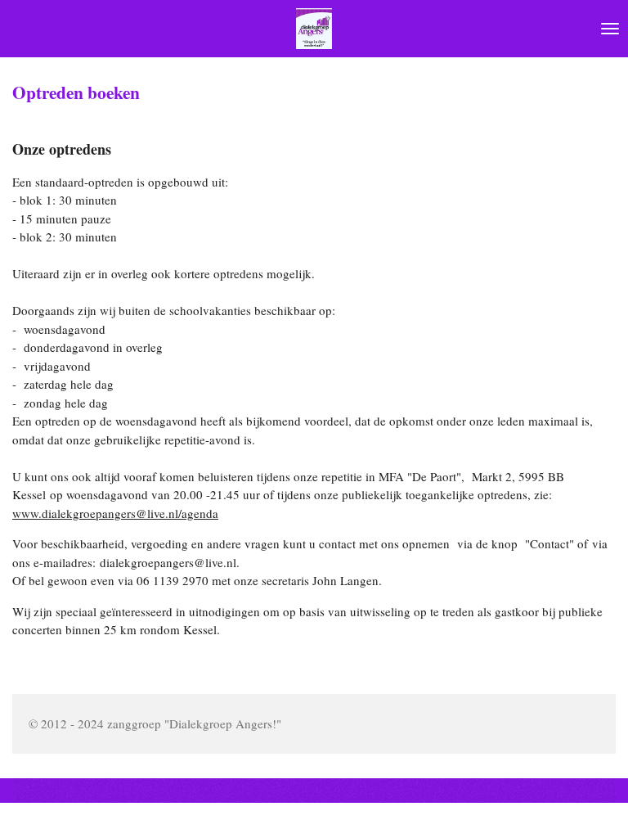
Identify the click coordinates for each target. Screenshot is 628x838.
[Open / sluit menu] (610, 28)
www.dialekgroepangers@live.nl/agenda (115, 513)
